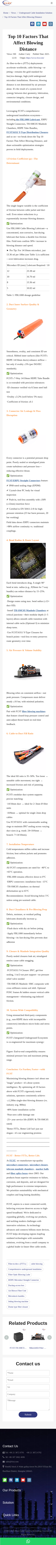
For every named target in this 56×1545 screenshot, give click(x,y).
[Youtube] (44, 24)
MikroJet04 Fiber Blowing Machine (37, 1348)
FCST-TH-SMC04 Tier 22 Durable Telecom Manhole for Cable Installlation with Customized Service (18, 1348)
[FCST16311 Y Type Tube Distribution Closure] (28, 771)
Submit (28, 1414)
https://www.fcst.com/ (35, 58)
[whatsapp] (5, 1480)
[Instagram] (51, 24)
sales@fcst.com (12, 1462)
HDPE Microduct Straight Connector (23, 1280)
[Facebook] (32, 24)
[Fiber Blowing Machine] (28, 688)
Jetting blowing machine (18, 1301)
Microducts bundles (16, 1296)
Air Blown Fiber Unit (17, 1291)
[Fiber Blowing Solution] (28, 346)
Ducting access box (16, 1285)
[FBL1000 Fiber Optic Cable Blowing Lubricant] (28, 201)
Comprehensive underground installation (25, 1269)
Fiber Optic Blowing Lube (19, 1274)
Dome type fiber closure (18, 1307)
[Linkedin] (38, 24)
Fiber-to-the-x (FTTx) (17, 1264)
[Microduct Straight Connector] (28, 453)
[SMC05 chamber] (28, 578)
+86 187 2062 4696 (16, 1457)
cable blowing (36, 1264)
